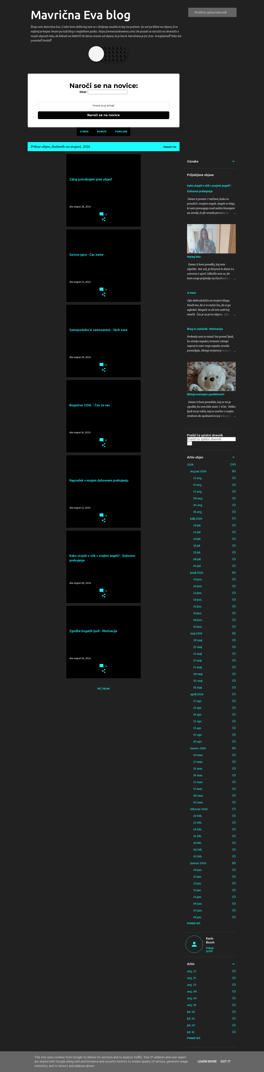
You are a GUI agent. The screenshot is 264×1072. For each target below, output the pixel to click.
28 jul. (197, 525)
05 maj (197, 680)
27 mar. (198, 762)
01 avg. (197, 512)
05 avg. (198, 505)
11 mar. (198, 789)
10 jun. (197, 613)
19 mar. (198, 775)
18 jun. (197, 599)
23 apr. (197, 708)
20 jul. (197, 539)
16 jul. (197, 545)
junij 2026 (196, 572)
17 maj (197, 660)
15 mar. (198, 782)
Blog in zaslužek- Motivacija (205, 328)
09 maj (197, 674)
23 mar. (198, 768)
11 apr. (197, 728)
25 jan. (197, 876)
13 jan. (197, 897)
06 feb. (197, 849)
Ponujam (121, 131)
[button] (103, 219)
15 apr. (197, 721)
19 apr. (197, 714)
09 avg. (198, 498)
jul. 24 (191, 1018)
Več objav (103, 688)
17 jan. (197, 890)
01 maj (197, 687)
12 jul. (197, 552)
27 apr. (197, 701)
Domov (101, 131)
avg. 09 (192, 991)
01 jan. (197, 917)
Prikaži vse (169, 147)
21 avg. (197, 478)
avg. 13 (191, 984)
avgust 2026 (198, 471)
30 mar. (198, 755)
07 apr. (197, 735)
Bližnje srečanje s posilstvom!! (205, 394)
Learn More (207, 1061)
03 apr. (197, 741)
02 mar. (198, 802)
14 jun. (197, 606)
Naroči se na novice (103, 115)
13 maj (197, 667)
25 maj (197, 647)
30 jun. (197, 579)
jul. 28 (191, 1012)
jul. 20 (191, 1025)
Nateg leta (194, 256)
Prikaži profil (210, 950)
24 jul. (197, 532)
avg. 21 (191, 971)
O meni (84, 131)
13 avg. (197, 491)
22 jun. (197, 593)
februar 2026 (199, 809)
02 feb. (197, 856)
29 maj (197, 640)
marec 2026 (198, 748)
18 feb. (197, 829)
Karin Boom (210, 940)
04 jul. (197, 566)
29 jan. (197, 870)
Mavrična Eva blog (81, 14)
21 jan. (197, 883)
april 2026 (197, 694)
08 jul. (197, 559)
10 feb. (197, 843)
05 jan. (197, 910)
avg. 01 (191, 1005)
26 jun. (197, 586)
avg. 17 (191, 978)
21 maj (197, 653)
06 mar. (198, 795)
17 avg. (197, 485)
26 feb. (197, 816)
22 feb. (197, 822)
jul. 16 (190, 1032)
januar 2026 (198, 863)
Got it (226, 1061)
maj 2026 (196, 633)
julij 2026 (196, 518)
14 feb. (197, 836)
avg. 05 (192, 998)
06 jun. (197, 620)
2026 (190, 464)
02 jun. (197, 626)
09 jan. (197, 903)
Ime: (83, 92)
